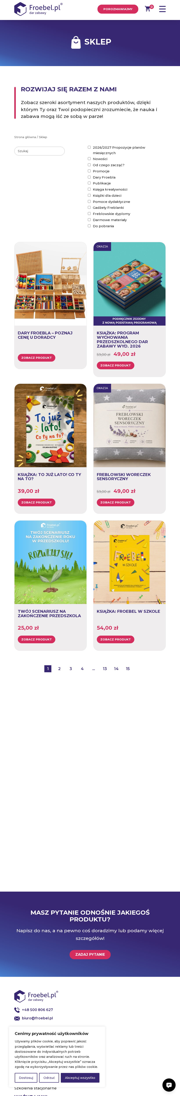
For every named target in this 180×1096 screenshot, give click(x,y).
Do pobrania (103, 226)
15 (128, 668)
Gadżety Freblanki (108, 208)
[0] (147, 8)
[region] (57, 1056)
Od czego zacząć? (108, 165)
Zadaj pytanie (90, 954)
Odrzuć (49, 1078)
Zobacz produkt (36, 357)
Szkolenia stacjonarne (35, 1088)
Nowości (100, 159)
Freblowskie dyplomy (111, 214)
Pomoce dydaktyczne (111, 202)
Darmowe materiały (110, 220)
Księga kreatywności (110, 189)
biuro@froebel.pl (37, 1018)
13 (105, 668)
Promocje (101, 171)
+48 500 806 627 (37, 1010)
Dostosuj (26, 1078)
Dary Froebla (104, 177)
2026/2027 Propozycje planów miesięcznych (119, 150)
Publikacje (102, 183)
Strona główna (25, 137)
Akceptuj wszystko (80, 1078)
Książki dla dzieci (107, 195)
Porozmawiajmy (117, 9)
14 (116, 668)
